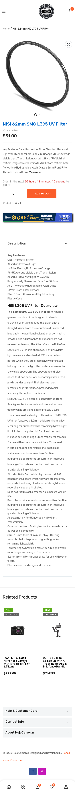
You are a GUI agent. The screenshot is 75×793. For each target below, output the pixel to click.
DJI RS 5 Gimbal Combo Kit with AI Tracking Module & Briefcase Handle (15, 662)
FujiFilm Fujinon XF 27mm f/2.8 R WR (55, 659)
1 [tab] (36, 115)
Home (6, 28)
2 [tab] (39, 115)
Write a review (10, 130)
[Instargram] (42, 771)
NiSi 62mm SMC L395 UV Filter (35, 124)
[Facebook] (33, 771)
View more (35, 172)
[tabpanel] (37, 76)
